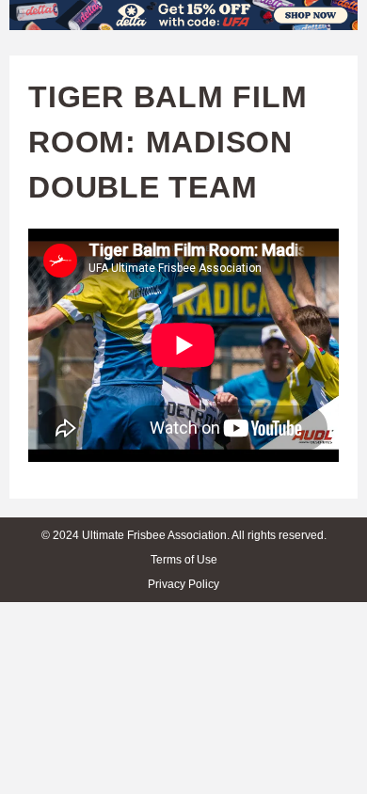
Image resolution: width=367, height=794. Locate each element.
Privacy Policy (183, 584)
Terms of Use (184, 559)
